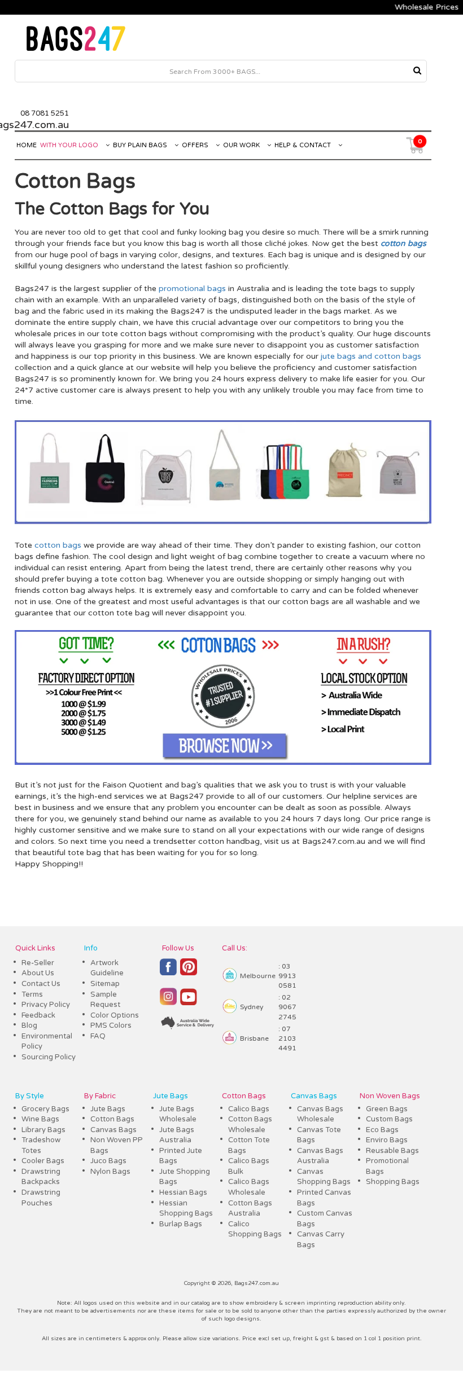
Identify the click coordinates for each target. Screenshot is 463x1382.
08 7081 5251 (44, 113)
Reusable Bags (392, 1150)
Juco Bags (108, 1160)
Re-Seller (37, 962)
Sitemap (105, 983)
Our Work (242, 145)
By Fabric (100, 1096)
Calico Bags (248, 1108)
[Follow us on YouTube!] (188, 1001)
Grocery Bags (45, 1108)
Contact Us (40, 983)
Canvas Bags (113, 1129)
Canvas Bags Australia (320, 1156)
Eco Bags (382, 1129)
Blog (29, 1025)
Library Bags (43, 1129)
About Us (37, 973)
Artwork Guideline (107, 968)
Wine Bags (40, 1119)
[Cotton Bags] (223, 522)
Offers (196, 145)
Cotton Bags (98, 209)
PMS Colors (111, 1025)
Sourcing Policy (48, 1057)
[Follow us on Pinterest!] (188, 971)
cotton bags (397, 356)
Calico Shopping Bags (255, 1229)
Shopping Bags (393, 1181)
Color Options (114, 1015)
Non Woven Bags (390, 1096)
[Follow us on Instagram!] (168, 1001)
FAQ (98, 1036)
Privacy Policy (45, 1004)
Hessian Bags (183, 1192)
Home (26, 145)
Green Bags (387, 1108)
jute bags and (346, 356)
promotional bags (192, 288)
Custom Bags (389, 1119)
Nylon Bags (110, 1171)
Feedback (38, 1015)
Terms (32, 994)
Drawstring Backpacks (40, 1177)
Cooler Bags (42, 1160)
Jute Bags (107, 1108)
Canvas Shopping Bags (324, 1177)
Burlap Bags (180, 1224)
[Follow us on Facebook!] (168, 971)
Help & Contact (303, 145)
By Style (29, 1096)
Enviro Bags (387, 1140)
